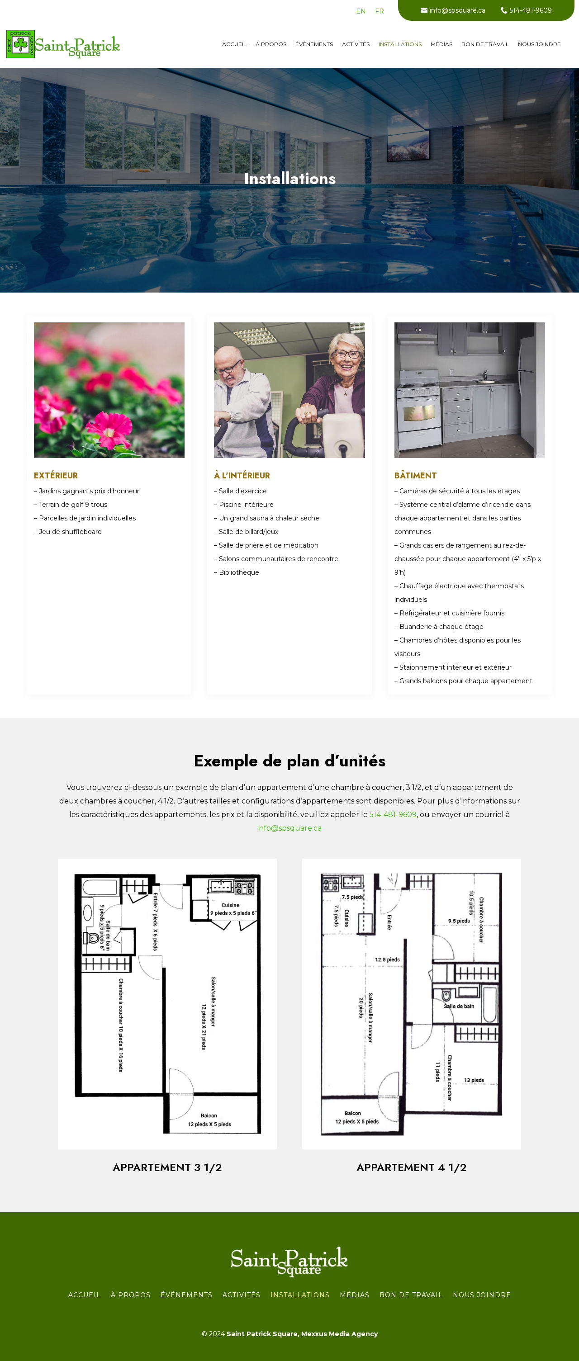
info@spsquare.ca (457, 10)
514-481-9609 (531, 10)
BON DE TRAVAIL (485, 44)
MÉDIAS (441, 44)
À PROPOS (271, 44)
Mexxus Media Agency (339, 1334)
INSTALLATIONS (400, 44)
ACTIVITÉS (356, 44)
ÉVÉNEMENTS (314, 44)
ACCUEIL (234, 44)
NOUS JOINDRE (539, 44)
